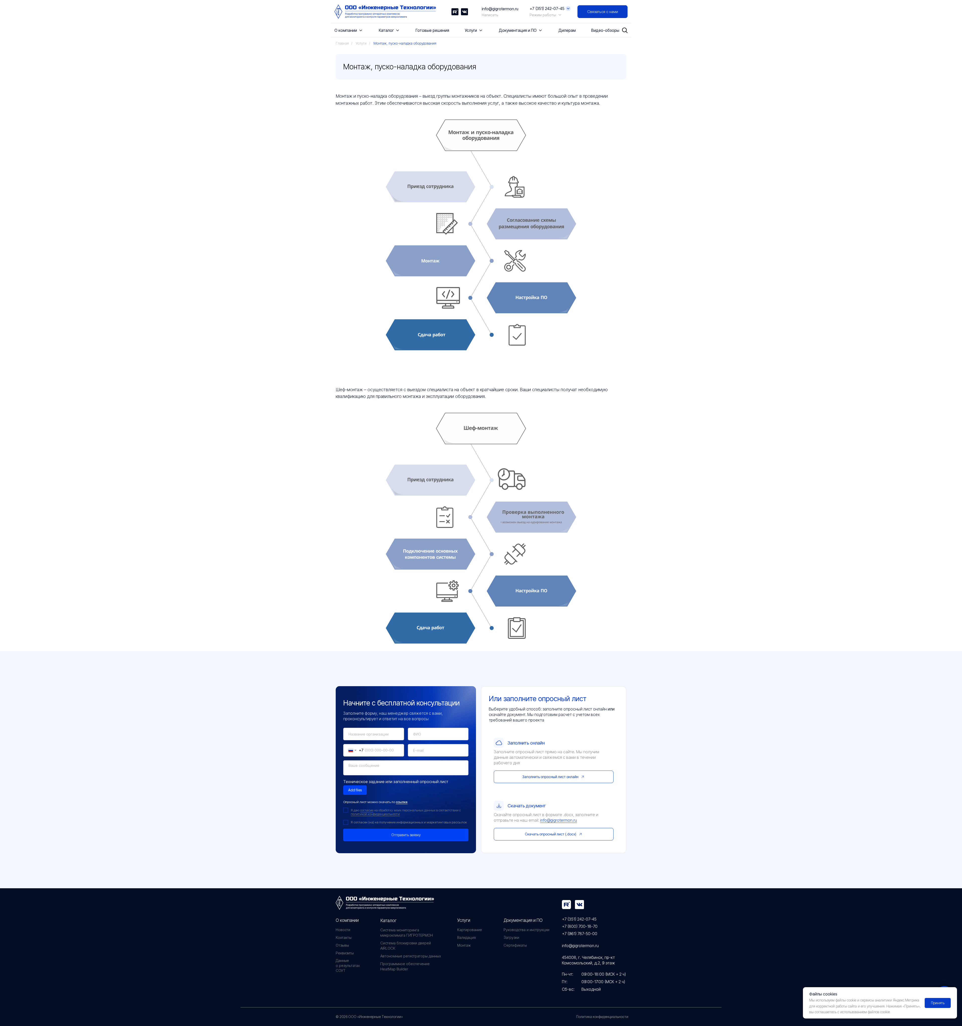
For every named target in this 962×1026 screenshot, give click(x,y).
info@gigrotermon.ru (500, 8)
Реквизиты (345, 953)
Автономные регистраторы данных (410, 956)
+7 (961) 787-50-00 (579, 933)
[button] (602, 11)
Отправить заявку (406, 835)
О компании (347, 920)
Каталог (388, 920)
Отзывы (342, 945)
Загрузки (511, 937)
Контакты (343, 937)
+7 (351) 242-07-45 (579, 919)
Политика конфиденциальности (602, 1016)
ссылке (402, 802)
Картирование (469, 929)
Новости (343, 929)
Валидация (466, 937)
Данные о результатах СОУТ (348, 965)
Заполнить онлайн (526, 743)
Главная (342, 43)
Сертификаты (515, 945)
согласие (366, 810)
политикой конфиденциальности (375, 814)
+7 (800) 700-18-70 (579, 926)
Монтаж (464, 945)
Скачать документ (527, 805)
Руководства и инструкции (526, 929)
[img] (566, 904)
